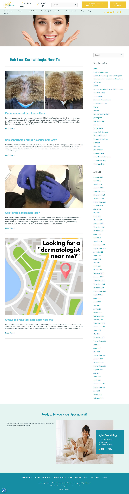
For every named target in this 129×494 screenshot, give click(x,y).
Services (37, 477)
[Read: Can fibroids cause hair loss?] (44, 186)
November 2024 (99, 227)
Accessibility (49, 486)
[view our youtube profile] (111, 12)
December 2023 (99, 245)
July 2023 (97, 255)
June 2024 (97, 234)
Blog (91, 477)
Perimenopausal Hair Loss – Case (25, 113)
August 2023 (98, 252)
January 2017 (98, 359)
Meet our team (27, 477)
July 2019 (96, 345)
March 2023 (97, 270)
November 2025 (99, 195)
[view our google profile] (108, 12)
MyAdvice (87, 483)
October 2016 (98, 362)
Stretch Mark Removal (101, 157)
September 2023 (99, 248)
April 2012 (97, 380)
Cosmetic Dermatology (102, 100)
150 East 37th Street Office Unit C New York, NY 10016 (106, 442)
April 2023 (97, 266)
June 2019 (97, 348)
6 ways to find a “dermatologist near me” (29, 319)
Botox (95, 85)
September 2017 (99, 355)
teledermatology (99, 160)
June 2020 (97, 330)
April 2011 (96, 391)
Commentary (98, 96)
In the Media (98, 128)
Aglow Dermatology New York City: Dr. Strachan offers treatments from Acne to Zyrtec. (108, 79)
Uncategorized (98, 164)
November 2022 (99, 284)
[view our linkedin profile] (114, 12)
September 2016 (99, 366)
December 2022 (99, 280)
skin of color (98, 150)
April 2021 (97, 309)
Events (96, 107)
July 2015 (96, 373)
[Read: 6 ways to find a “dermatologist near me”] (44, 276)
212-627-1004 (106, 449)
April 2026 (97, 181)
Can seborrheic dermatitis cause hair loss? (31, 140)
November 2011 (99, 384)
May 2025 (96, 213)
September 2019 (99, 341)
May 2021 (96, 305)
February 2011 (98, 398)
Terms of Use (71, 486)
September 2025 (99, 202)
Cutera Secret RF (100, 103)
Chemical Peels (99, 93)
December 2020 (99, 323)
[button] (95, 4)
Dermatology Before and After (63, 477)
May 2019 (96, 352)
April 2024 (97, 238)
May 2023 (96, 263)
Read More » (10, 128)
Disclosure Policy (64, 489)
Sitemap (81, 486)
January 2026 (98, 188)
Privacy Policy (60, 486)
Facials (96, 110)
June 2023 (97, 259)
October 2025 (98, 198)
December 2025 (99, 191)
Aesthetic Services (100, 72)
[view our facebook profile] (104, 12)
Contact (104, 477)
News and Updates (100, 139)
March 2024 (97, 241)
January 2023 (98, 277)
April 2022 (97, 302)
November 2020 (99, 327)
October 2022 (98, 288)
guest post (97, 118)
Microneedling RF (99, 135)
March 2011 (97, 394)
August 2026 (98, 177)
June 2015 (97, 377)
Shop (97, 477)
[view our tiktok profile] (123, 12)
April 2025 (97, 216)
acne (95, 69)
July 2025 (97, 209)
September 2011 (99, 387)
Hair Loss (97, 125)
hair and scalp (98, 121)
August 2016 (98, 369)
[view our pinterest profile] (120, 12)
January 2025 (98, 223)
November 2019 (99, 337)
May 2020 (96, 334)
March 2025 (97, 220)
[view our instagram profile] (117, 12)
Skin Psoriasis (98, 153)
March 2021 (97, 312)
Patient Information (81, 477)
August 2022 (98, 295)
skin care (96, 146)
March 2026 (97, 184)
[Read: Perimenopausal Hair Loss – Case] (44, 89)
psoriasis (96, 143)
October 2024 (98, 231)
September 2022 (99, 291)
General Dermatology (101, 114)
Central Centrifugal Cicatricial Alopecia (108, 89)
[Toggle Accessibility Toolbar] (4, 490)
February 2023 (98, 273)
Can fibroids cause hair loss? (22, 212)
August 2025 (98, 206)
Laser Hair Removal (100, 132)
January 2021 (98, 320)
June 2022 (97, 298)
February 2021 (98, 316)
